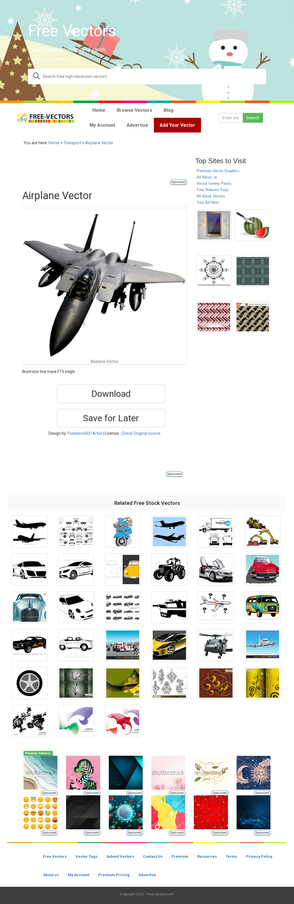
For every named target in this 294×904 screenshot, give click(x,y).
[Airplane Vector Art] (263, 645)
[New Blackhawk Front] (216, 645)
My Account (78, 875)
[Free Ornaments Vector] (216, 683)
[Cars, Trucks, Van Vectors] (76, 532)
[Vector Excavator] (263, 532)
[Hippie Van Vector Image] (263, 607)
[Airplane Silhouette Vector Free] (169, 532)
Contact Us (153, 856)
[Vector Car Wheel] (29, 683)
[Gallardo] (169, 645)
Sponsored (178, 182)
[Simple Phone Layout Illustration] (213, 225)
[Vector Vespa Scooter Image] (123, 532)
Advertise (147, 875)
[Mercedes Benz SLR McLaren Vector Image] (216, 569)
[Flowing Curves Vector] (123, 683)
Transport (72, 143)
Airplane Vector (99, 143)
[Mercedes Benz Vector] (76, 569)
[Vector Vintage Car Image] (76, 645)
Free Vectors (55, 856)
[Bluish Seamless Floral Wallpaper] (252, 271)
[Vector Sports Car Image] (29, 645)
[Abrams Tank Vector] (169, 607)
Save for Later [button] (111, 418)
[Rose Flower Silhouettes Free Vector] (29, 721)
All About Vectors (211, 196)
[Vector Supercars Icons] (123, 607)
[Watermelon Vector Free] (252, 225)
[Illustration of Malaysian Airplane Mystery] (216, 607)
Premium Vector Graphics (218, 171)
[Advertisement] (126, 166)
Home (54, 143)
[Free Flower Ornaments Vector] (76, 683)
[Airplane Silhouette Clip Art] (29, 532)
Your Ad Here (207, 202)
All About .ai (207, 177)
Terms (231, 856)
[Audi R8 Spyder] (29, 569)
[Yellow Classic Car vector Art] (123, 569)
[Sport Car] (76, 607)
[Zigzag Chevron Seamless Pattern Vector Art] (213, 317)
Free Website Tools (213, 190)
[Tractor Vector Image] (169, 569)
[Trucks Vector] (216, 532)
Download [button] (111, 393)
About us (51, 875)
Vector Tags (86, 856)
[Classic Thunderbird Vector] (263, 569)
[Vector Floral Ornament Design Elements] (213, 271)
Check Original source (140, 433)
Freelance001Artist (85, 433)
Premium (179, 856)
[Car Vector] (29, 607)
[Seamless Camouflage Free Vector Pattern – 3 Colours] (252, 317)
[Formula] (123, 645)
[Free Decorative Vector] (169, 683)
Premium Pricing (113, 875)
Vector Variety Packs (214, 183)
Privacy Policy (259, 856)
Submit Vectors (120, 856)
